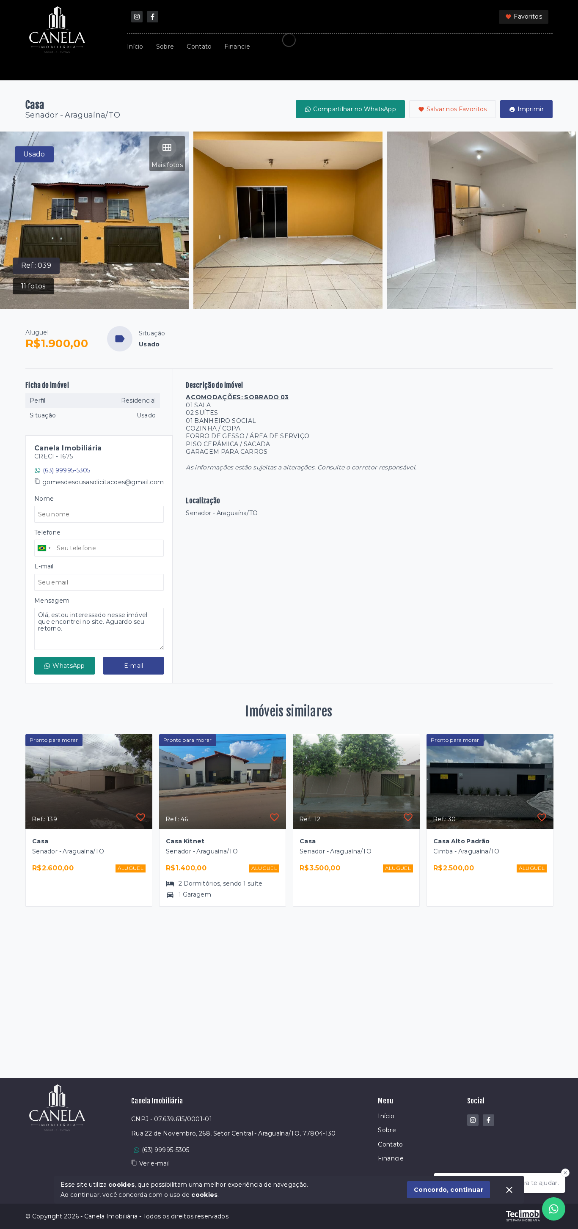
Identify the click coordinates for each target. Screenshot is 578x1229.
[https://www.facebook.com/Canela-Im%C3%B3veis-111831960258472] (152, 16)
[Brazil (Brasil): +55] (44, 548)
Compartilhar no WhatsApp (354, 109)
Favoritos (528, 16)
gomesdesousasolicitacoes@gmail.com (103, 482)
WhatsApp (68, 665)
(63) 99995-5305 (67, 470)
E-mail (133, 665)
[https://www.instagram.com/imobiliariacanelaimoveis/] (137, 16)
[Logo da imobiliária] (57, 1141)
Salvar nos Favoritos (457, 109)
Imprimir (530, 109)
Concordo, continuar (448, 1189)
